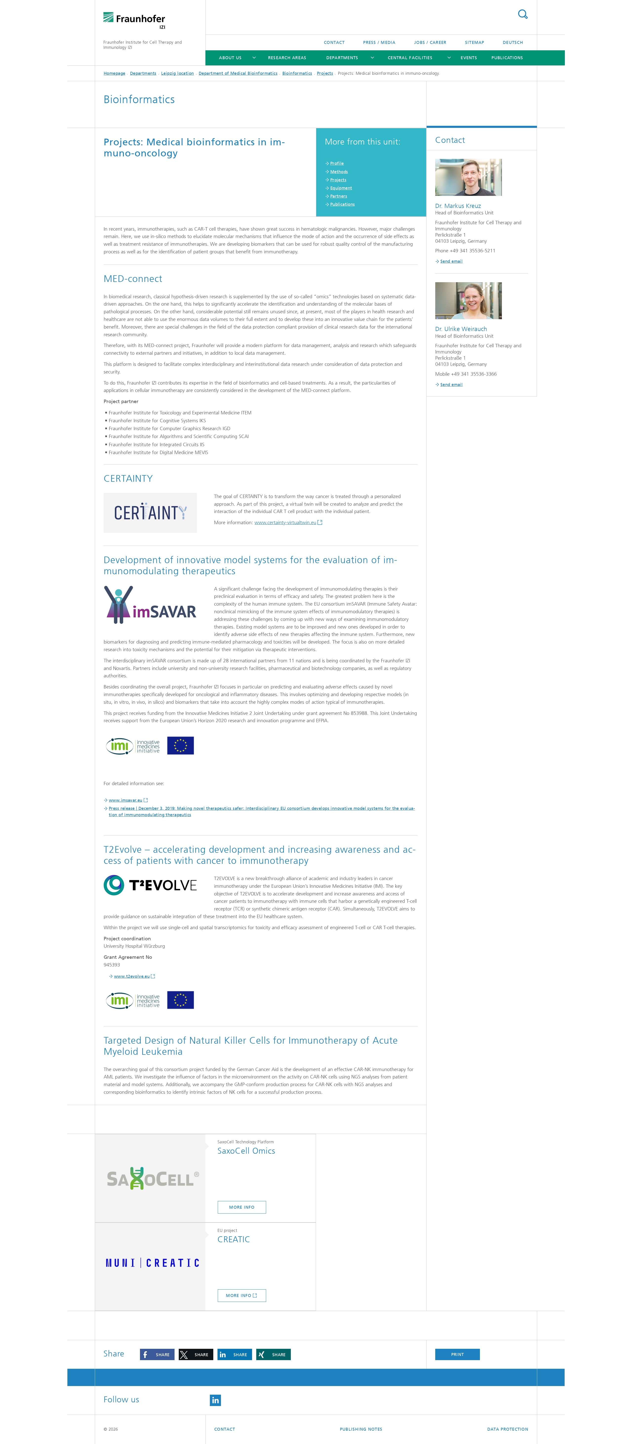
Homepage (114, 73)
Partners (338, 196)
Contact (334, 42)
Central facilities (410, 57)
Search (522, 14)
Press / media (379, 42)
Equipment (341, 187)
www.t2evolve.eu (132, 976)
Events (469, 57)
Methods (339, 171)
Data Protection (507, 1429)
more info (242, 1207)
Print (457, 1354)
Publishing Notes (361, 1429)
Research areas (287, 57)
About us (230, 57)
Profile (337, 163)
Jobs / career (430, 42)
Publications (507, 57)
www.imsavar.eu (125, 800)
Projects (325, 73)
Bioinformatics (297, 73)
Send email (451, 261)
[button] (157, 1354)
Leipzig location (177, 73)
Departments (342, 57)
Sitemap (474, 42)
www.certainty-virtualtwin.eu (285, 522)
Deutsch (513, 42)
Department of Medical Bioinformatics (238, 73)
